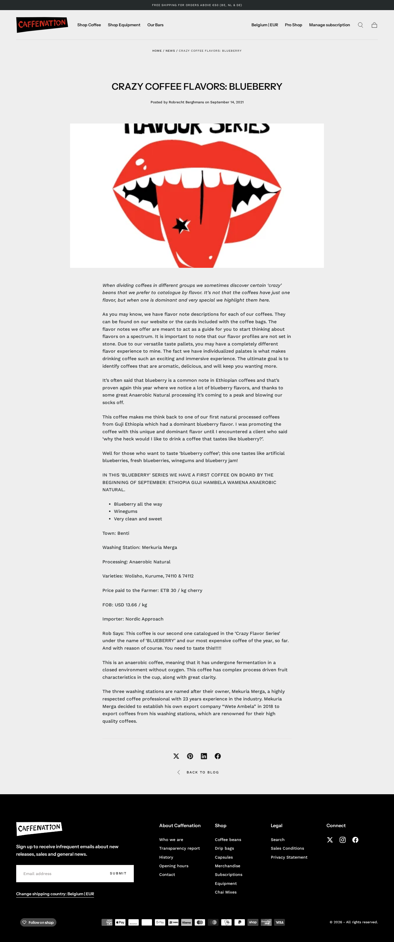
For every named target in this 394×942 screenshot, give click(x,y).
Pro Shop (293, 25)
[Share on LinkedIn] (204, 756)
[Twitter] (330, 839)
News (170, 50)
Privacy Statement (289, 857)
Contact (167, 874)
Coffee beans (228, 839)
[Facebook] (355, 839)
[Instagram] (342, 839)
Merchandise (227, 865)
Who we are (171, 839)
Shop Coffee (89, 25)
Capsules (224, 857)
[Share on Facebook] (217, 756)
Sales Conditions (287, 848)
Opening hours (173, 865)
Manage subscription (329, 25)
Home (157, 50)
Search (278, 839)
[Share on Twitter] (176, 756)
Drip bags (224, 848)
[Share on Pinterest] (190, 756)
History (166, 857)
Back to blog (203, 772)
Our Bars (155, 25)
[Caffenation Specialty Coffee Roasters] (39, 829)
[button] (265, 26)
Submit (118, 873)
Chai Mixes (226, 892)
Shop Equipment (124, 25)
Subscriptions (228, 874)
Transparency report (179, 848)
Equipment (226, 883)
